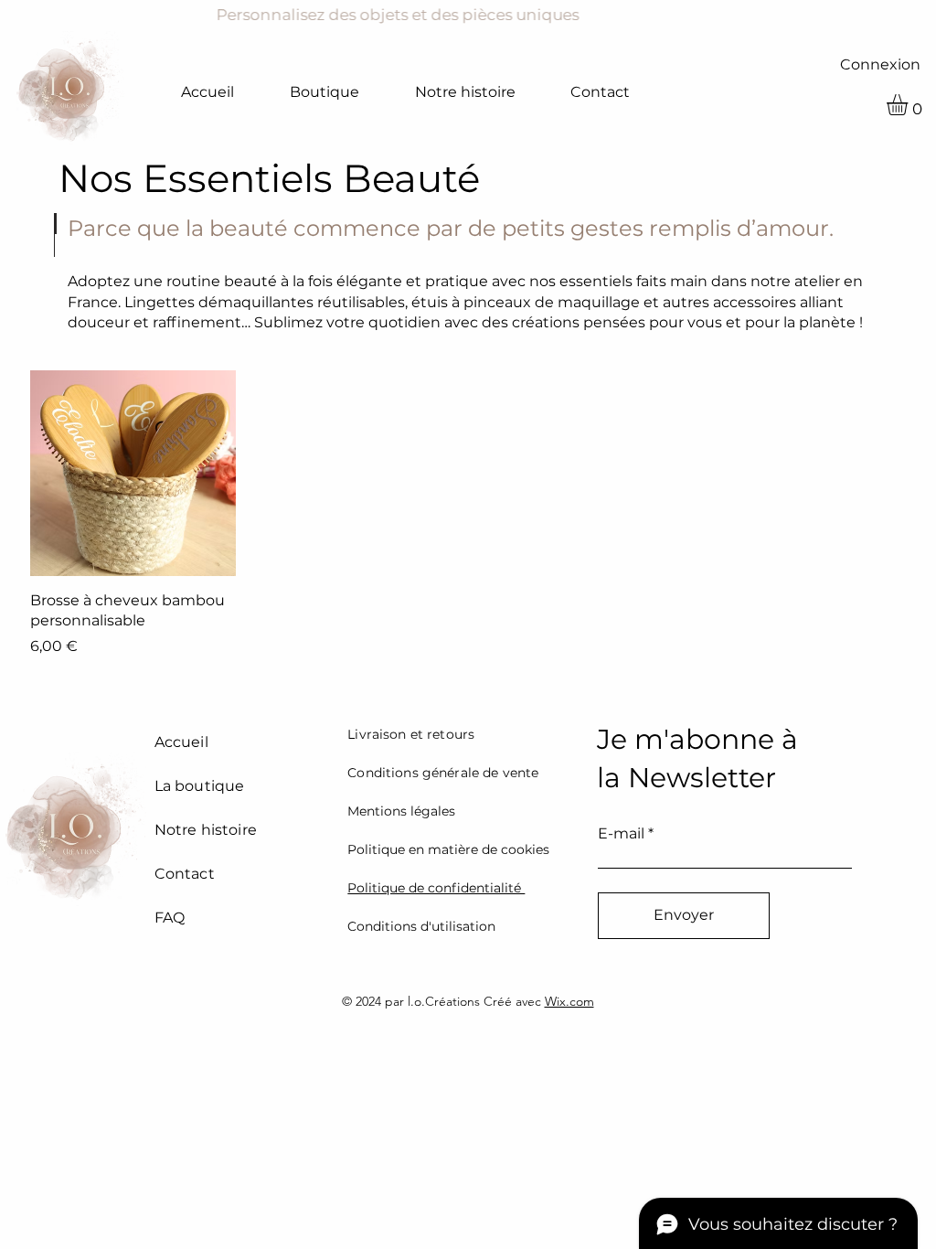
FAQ (169, 917)
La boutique (199, 786)
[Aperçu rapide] (133, 473)
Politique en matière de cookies (448, 849)
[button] (909, 104)
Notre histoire (205, 829)
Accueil (181, 742)
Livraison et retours (410, 734)
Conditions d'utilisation (421, 926)
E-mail (621, 834)
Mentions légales (401, 811)
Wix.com (569, 1001)
